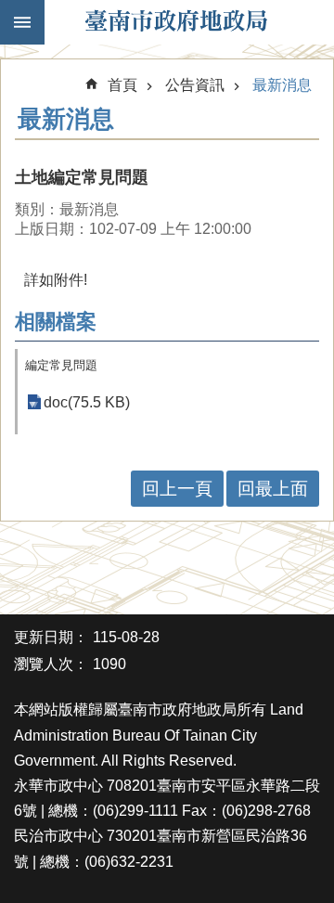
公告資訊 (195, 85)
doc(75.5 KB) (87, 402)
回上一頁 (177, 488)
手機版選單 (22, 22)
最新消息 (282, 85)
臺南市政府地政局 (176, 22)
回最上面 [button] (273, 488)
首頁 (122, 85)
